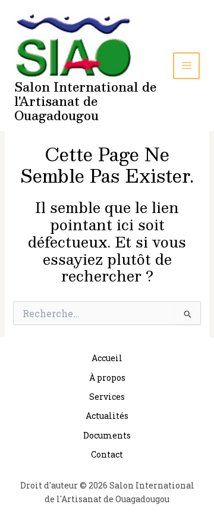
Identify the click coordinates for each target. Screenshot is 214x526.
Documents (107, 435)
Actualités (107, 415)
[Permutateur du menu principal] (186, 65)
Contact (107, 454)
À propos (107, 377)
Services (107, 396)
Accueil (107, 358)
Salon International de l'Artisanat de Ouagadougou (85, 101)
